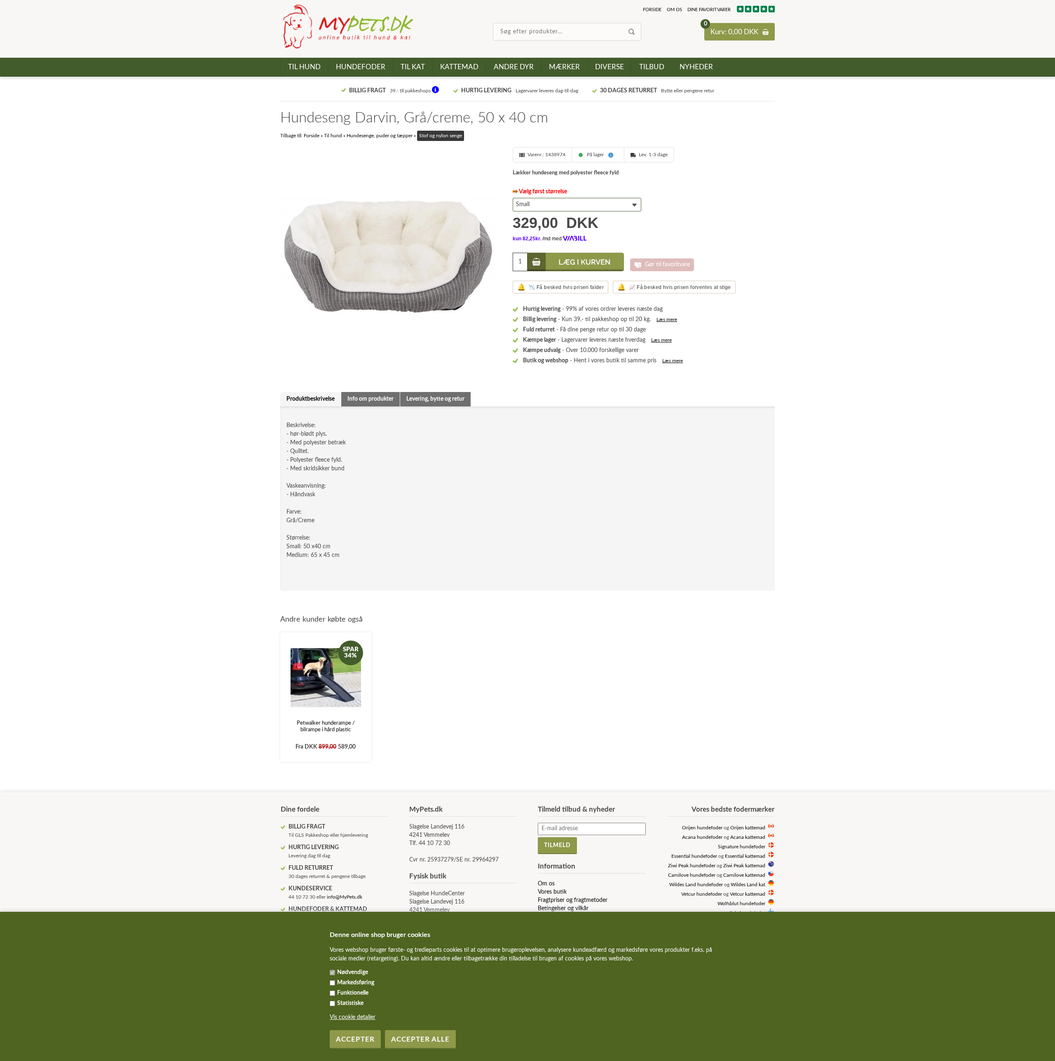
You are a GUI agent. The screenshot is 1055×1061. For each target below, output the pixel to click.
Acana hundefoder (702, 837)
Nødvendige (352, 972)
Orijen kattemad (747, 828)
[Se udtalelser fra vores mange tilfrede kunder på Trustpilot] (755, 11)
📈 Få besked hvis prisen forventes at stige (674, 287)
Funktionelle (352, 993)
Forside (652, 9)
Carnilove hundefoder (691, 875)
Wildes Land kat (748, 885)
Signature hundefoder (741, 847)
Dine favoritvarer (709, 9)
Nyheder (696, 66)
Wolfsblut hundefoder (741, 903)
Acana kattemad (747, 837)
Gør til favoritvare (667, 265)
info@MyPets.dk (344, 896)
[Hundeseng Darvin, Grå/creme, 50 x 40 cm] (389, 256)
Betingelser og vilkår (563, 908)
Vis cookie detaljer (352, 1017)
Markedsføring (355, 983)
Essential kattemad (745, 856)
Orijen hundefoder (702, 828)
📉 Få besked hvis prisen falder (560, 287)
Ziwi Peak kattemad (744, 866)
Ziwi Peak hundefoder (691, 866)
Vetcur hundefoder (701, 894)
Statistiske (350, 1003)
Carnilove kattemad (744, 875)
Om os (674, 9)
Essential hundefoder (694, 856)
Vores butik (552, 892)
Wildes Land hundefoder (696, 885)
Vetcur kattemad (747, 894)
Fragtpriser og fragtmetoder (572, 900)
